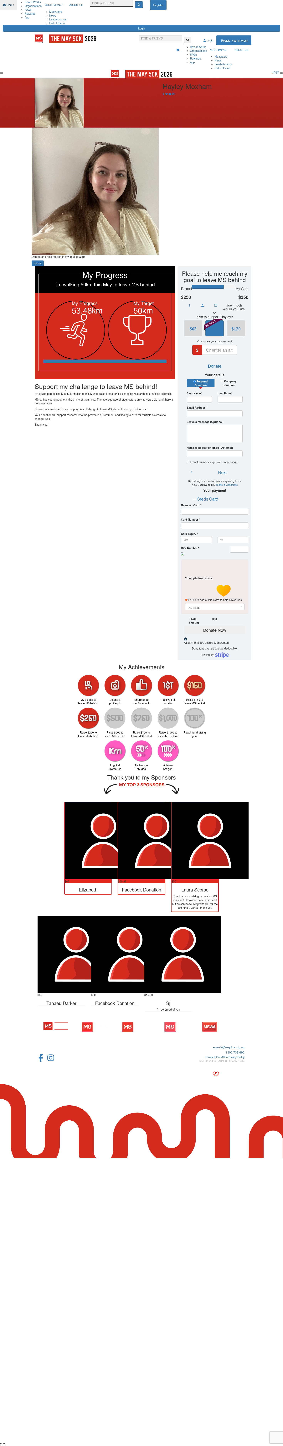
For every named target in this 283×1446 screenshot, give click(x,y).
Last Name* (225, 393)
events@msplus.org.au (228, 1047)
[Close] (281, 73)
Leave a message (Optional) (205, 422)
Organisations (33, 6)
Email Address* (197, 407)
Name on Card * (191, 505)
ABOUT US (76, 5)
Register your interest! (234, 40)
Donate (38, 263)
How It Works (33, 2)
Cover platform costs (199, 578)
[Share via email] (170, 94)
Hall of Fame (57, 23)
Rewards (30, 13)
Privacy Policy (236, 1057)
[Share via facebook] (163, 94)
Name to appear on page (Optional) (210, 448)
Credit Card (207, 499)
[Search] (139, 4)
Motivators (55, 11)
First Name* (194, 393)
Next (222, 472)
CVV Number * (190, 548)
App (27, 17)
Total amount (194, 621)
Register (158, 5)
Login (141, 28)
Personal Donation (201, 383)
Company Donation (230, 383)
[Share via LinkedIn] (173, 94)
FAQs (28, 10)
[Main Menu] (1, 73)
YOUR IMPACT (53, 5)
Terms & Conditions (227, 484)
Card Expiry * (189, 534)
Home (10, 5)
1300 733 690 (235, 1052)
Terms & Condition (216, 1057)
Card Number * (190, 519)
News (52, 15)
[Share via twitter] (166, 94)
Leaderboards (57, 19)
